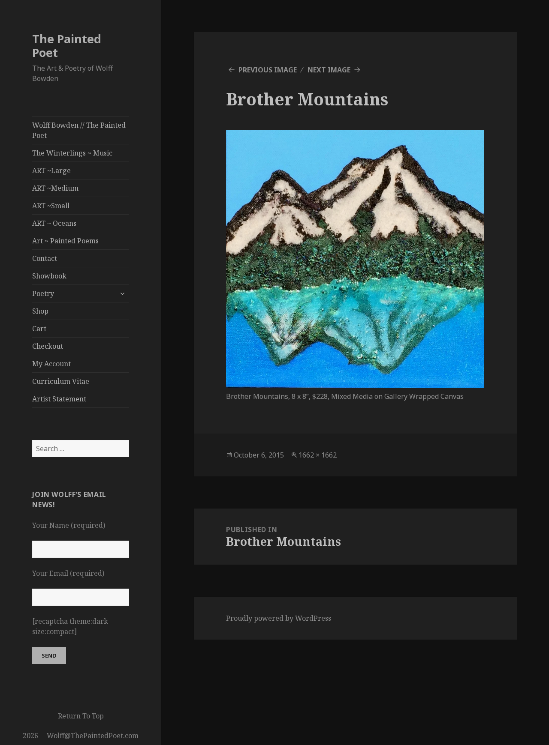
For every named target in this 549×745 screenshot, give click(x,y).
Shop (40, 311)
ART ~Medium (55, 188)
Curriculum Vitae (60, 381)
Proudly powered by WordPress (278, 618)
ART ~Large (51, 170)
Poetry (43, 293)
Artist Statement (59, 399)
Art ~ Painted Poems (65, 240)
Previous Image (267, 70)
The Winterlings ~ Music (72, 153)
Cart (39, 328)
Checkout (47, 346)
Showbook (49, 276)
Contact (44, 258)
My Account (51, 363)
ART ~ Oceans (54, 223)
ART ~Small (50, 205)
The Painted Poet (66, 45)
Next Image (329, 70)
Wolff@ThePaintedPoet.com (93, 735)
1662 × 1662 (318, 455)
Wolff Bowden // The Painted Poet (79, 130)
